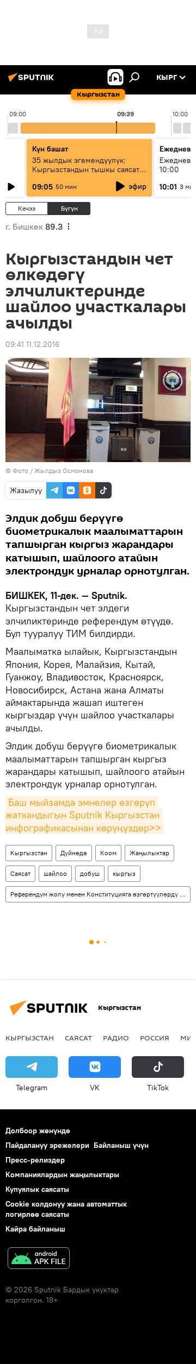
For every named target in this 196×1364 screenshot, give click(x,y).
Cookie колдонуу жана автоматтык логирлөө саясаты (66, 1209)
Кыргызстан (28, 853)
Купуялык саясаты (37, 1189)
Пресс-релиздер (35, 1160)
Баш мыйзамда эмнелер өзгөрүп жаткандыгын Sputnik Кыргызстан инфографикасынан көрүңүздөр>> (83, 815)
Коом (108, 853)
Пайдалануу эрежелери (47, 1145)
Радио (116, 1038)
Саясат (20, 873)
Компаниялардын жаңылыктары (62, 1174)
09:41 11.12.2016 (32, 344)
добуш (90, 873)
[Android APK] (39, 1259)
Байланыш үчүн (121, 1145)
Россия (154, 1038)
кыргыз (124, 873)
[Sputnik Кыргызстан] (32, 81)
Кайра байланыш (35, 1229)
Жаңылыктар (149, 853)
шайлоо (55, 873)
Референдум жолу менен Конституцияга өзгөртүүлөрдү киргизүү (100, 894)
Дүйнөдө (73, 853)
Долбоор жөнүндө (37, 1130)
